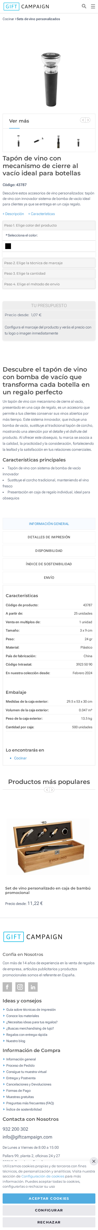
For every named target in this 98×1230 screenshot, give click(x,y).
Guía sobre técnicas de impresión (31, 1009)
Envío (49, 578)
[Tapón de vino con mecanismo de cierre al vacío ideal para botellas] (49, 67)
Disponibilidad (48, 551)
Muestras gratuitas (20, 1097)
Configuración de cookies (42, 1176)
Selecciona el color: (21, 235)
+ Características (41, 214)
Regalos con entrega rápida (26, 1034)
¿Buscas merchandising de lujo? (30, 1028)
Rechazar (49, 1222)
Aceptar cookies (49, 1198)
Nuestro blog (15, 1041)
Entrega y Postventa (21, 1078)
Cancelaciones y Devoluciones (28, 1084)
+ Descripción (13, 214)
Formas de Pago (18, 1091)
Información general (21, 1059)
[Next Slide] (87, 120)
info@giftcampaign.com (27, 1137)
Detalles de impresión (49, 537)
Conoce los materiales (22, 1016)
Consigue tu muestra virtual (26, 1072)
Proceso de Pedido (20, 1065)
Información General (49, 524)
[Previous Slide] (82, 120)
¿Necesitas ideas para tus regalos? (31, 1022)
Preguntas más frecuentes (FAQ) (30, 1103)
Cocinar (8, 19)
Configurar (49, 1210)
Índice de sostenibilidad (49, 564)
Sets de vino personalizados (38, 19)
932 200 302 (15, 1129)
